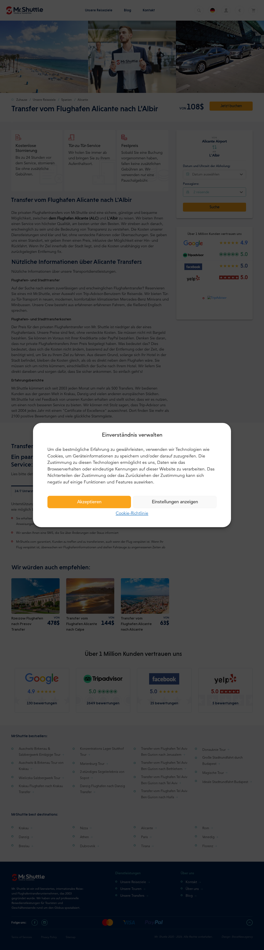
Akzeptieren (89, 502)
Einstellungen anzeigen (175, 502)
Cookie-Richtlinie (132, 513)
